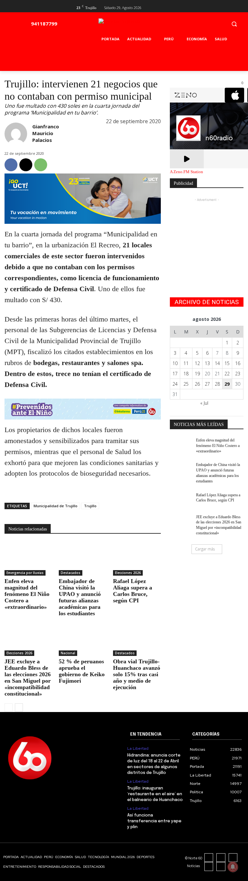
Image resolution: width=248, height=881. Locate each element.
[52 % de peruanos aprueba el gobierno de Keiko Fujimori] (83, 639)
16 (237, 363)
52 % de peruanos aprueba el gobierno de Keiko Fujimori (82, 671)
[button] (234, 23)
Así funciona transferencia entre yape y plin (154, 821)
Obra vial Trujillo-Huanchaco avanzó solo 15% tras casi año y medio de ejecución (136, 674)
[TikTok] (233, 857)
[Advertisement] (206, 235)
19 (197, 374)
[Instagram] (220, 857)
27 (207, 384)
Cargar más (205, 549)
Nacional (68, 653)
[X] (229, 7)
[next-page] (19, 707)
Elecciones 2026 (128, 572)
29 (227, 384)
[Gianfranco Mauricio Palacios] (16, 134)
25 (186, 384)
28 (217, 384)
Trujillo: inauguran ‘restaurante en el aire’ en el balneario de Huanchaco (155, 794)
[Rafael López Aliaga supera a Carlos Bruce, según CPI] (137, 559)
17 (175, 374)
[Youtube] (239, 7)
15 (227, 363)
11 (186, 363)
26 (197, 384)
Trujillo (90, 505)
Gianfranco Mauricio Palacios (45, 133)
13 (207, 363)
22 (227, 374)
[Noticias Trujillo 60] (134, 25)
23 (237, 374)
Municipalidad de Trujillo (56, 505)
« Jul (204, 403)
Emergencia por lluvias (25, 572)
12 (197, 363)
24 (175, 384)
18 (186, 374)
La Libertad (138, 748)
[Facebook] (218, 7)
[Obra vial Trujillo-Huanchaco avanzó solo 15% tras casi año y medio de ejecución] (137, 639)
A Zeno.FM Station (186, 171)
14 (217, 363)
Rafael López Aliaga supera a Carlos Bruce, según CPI (132, 591)
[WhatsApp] (40, 164)
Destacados (70, 572)
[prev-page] (9, 707)
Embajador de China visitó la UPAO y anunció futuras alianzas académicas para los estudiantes (80, 597)
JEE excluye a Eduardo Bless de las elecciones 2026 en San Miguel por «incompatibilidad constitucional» (28, 677)
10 (175, 363)
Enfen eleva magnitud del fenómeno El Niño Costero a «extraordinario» (27, 594)
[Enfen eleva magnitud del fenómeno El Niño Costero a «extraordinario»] (28, 559)
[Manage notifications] (233, 867)
